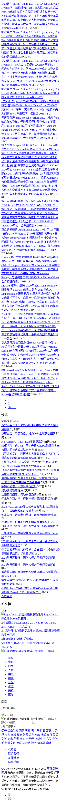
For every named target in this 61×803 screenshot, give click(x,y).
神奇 (19, 742)
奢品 (11, 682)
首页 (11, 657)
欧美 (28, 734)
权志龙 (21, 734)
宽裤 (13, 734)
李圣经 (30, 738)
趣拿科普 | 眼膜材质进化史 (18, 638)
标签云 (12, 749)
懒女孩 (11, 742)
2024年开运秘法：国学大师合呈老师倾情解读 (28, 557)
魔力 (7, 734)
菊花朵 (41, 742)
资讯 (11, 662)
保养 (4, 730)
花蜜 (16, 738)
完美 (49, 738)
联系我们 (13, 753)
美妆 (11, 690)
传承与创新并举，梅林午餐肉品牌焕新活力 (27, 498)
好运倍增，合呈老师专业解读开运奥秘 (24, 522)
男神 (27, 730)
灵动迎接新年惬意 (12, 490)
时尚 (11, 666)
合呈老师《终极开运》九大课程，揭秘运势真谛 (29, 526)
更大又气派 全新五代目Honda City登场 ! (25, 342)
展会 (11, 674)
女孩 (49, 734)
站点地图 (13, 761)
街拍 (22, 738)
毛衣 (4, 742)
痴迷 (49, 742)
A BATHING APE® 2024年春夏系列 (22, 441)
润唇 (21, 730)
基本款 (36, 734)
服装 (11, 678)
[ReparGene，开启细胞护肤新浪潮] (22, 614)
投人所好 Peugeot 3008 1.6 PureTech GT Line (27, 145)
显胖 (55, 738)
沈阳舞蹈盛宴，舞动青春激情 (19, 494)
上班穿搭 (40, 738)
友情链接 (13, 757)
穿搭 (10, 738)
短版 (34, 742)
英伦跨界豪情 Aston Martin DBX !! (21, 229)
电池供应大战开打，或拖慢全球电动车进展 (28, 643)
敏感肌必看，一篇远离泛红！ (19, 486)
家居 (11, 694)
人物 (11, 670)
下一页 (12, 407)
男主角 (35, 730)
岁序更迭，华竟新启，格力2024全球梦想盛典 (28, 433)
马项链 (26, 742)
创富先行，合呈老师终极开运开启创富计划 (27, 514)
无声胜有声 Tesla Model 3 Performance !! (24, 117)
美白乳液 (12, 730)
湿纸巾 (50, 730)
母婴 (11, 686)
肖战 (42, 730)
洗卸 (43, 734)
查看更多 (6, 596)
